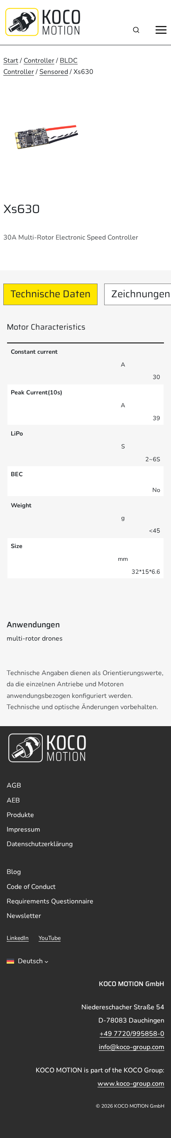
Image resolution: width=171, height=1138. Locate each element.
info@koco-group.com (131, 1047)
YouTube (50, 938)
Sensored (53, 71)
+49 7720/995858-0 (132, 1033)
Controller (39, 60)
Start (10, 60)
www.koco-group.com (131, 1083)
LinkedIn (18, 938)
